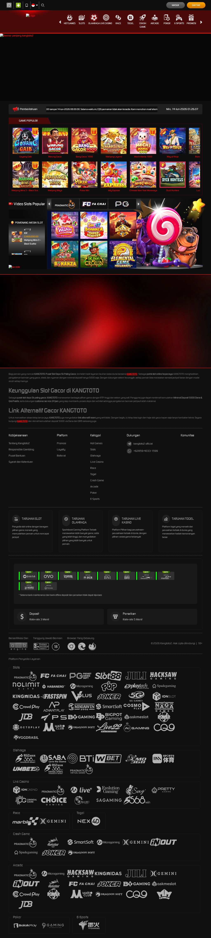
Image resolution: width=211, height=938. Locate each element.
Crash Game (142, 25)
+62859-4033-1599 (146, 451)
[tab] (65, 204)
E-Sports (179, 23)
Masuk (175, 5)
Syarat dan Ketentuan (21, 462)
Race (118, 23)
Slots (82, 23)
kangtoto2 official (143, 443)
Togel (130, 23)
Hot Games (69, 23)
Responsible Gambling (21, 449)
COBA (67, 221)
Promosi (191, 23)
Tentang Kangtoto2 (19, 443)
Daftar (196, 5)
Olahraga (94, 23)
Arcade (155, 23)
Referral (61, 455)
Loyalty (61, 449)
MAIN (28, 141)
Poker (167, 23)
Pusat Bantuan (17, 455)
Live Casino (106, 23)
